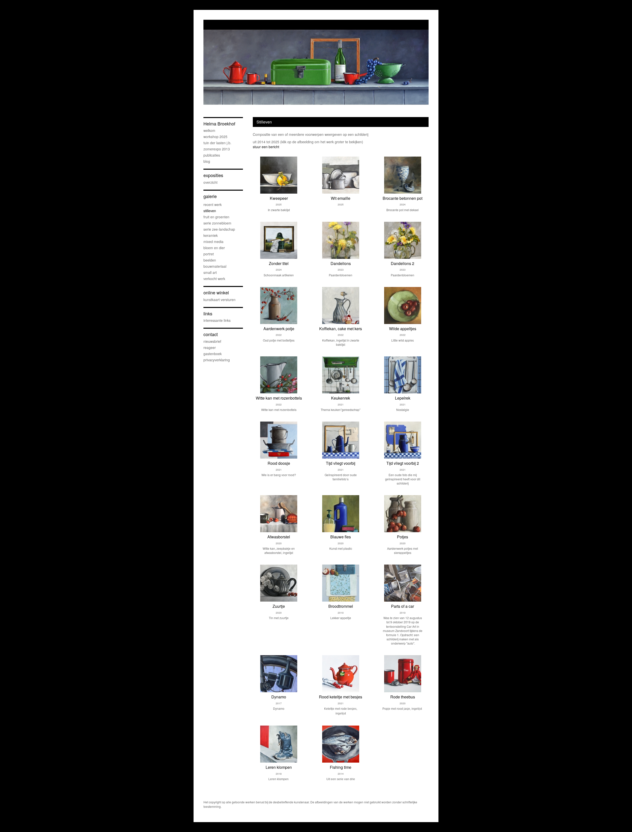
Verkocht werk (214, 278)
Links (207, 313)
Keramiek (210, 235)
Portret (208, 253)
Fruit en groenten (216, 216)
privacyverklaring (216, 359)
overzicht (210, 182)
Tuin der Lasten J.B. (217, 142)
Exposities (213, 175)
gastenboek (212, 353)
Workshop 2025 (215, 136)
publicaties (211, 155)
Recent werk (212, 204)
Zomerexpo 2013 (216, 148)
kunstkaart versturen (219, 299)
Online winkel (216, 292)
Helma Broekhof (219, 124)
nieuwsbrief (212, 341)
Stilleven (209, 210)
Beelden (209, 260)
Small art (210, 272)
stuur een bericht (266, 146)
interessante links (217, 320)
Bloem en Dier (214, 247)
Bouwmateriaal (214, 266)
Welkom (209, 130)
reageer (209, 347)
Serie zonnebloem (217, 223)
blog (206, 161)
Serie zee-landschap (219, 229)
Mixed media (213, 241)
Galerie (210, 196)
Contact (210, 334)
